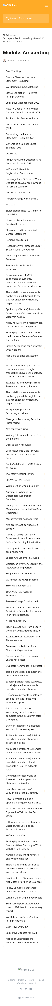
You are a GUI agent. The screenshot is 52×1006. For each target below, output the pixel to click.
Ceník (41, 979)
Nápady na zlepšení (26, 983)
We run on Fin (28, 997)
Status (32, 979)
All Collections (9, 35)
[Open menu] (46, 5)
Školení (11, 979)
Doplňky (22, 979)
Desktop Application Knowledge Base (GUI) (23, 38)
